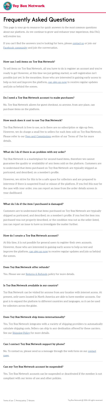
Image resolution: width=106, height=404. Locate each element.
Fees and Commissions (38, 136)
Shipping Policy (21, 333)
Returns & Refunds (36, 274)
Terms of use (8, 400)
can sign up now (57, 82)
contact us (78, 43)
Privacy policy (21, 400)
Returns (32, 400)
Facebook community (15, 47)
